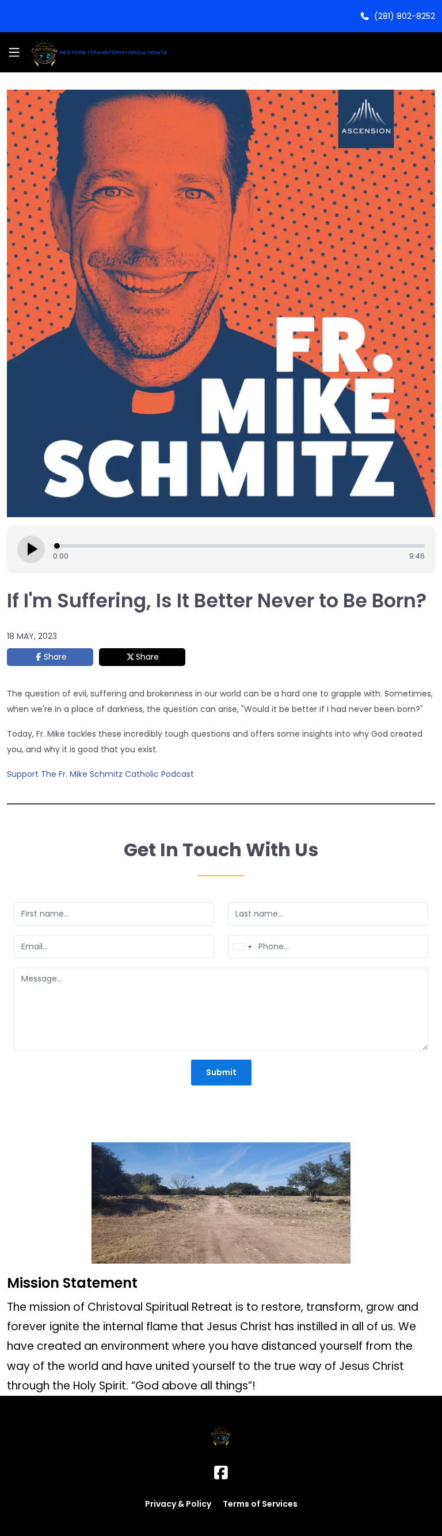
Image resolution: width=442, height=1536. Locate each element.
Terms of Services (260, 1504)
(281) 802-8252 (402, 16)
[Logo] (98, 52)
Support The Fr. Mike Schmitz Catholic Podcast (100, 774)
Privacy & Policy (178, 1504)
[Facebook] (221, 1473)
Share (55, 657)
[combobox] (241, 947)
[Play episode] (31, 549)
